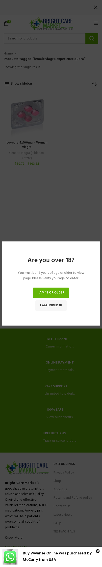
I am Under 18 (51, 305)
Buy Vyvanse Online (40, 553)
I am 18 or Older (51, 292)
